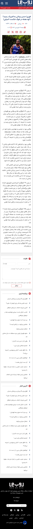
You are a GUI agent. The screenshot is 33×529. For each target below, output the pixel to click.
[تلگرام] (8, 32)
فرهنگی (12, 515)
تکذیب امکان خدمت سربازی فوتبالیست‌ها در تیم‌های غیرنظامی (24, 8)
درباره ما (16, 500)
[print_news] (20, 32)
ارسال (16, 286)
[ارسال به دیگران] (16, 32)
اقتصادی (23, 515)
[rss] (22, 510)
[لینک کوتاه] (24, 32)
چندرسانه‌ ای (5, 515)
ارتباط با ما (16, 497)
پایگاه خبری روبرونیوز (18, 491)
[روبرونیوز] (25, 3)
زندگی (16, 518)
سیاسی (29, 515)
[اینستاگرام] (18, 510)
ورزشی (17, 515)
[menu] (6, 3)
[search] (2, 3)
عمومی (11, 518)
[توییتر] (12, 32)
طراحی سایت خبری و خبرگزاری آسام (14, 523)
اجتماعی (21, 518)
